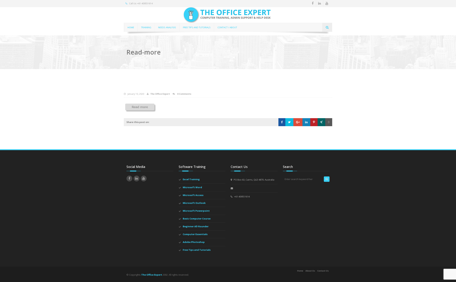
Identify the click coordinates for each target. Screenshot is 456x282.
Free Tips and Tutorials (197, 249)
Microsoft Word (192, 187)
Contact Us (323, 270)
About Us (310, 270)
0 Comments (184, 93)
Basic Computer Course (197, 218)
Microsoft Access (193, 195)
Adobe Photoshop (194, 242)
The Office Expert (160, 93)
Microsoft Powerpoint (196, 210)
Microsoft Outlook (194, 203)
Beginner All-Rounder (196, 226)
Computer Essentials (195, 234)
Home (300, 270)
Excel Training (191, 179)
